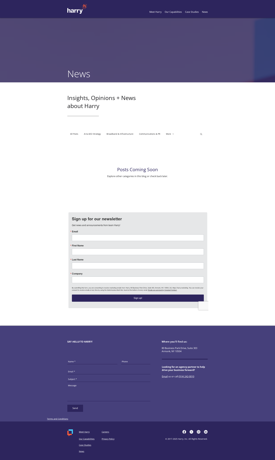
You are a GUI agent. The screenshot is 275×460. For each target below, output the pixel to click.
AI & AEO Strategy (92, 134)
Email (165, 376)
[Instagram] (198, 432)
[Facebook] (184, 432)
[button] (201, 134)
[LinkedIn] (206, 432)
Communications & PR (149, 134)
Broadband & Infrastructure (120, 134)
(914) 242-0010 (186, 376)
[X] (191, 432)
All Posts (74, 134)
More (168, 134)
